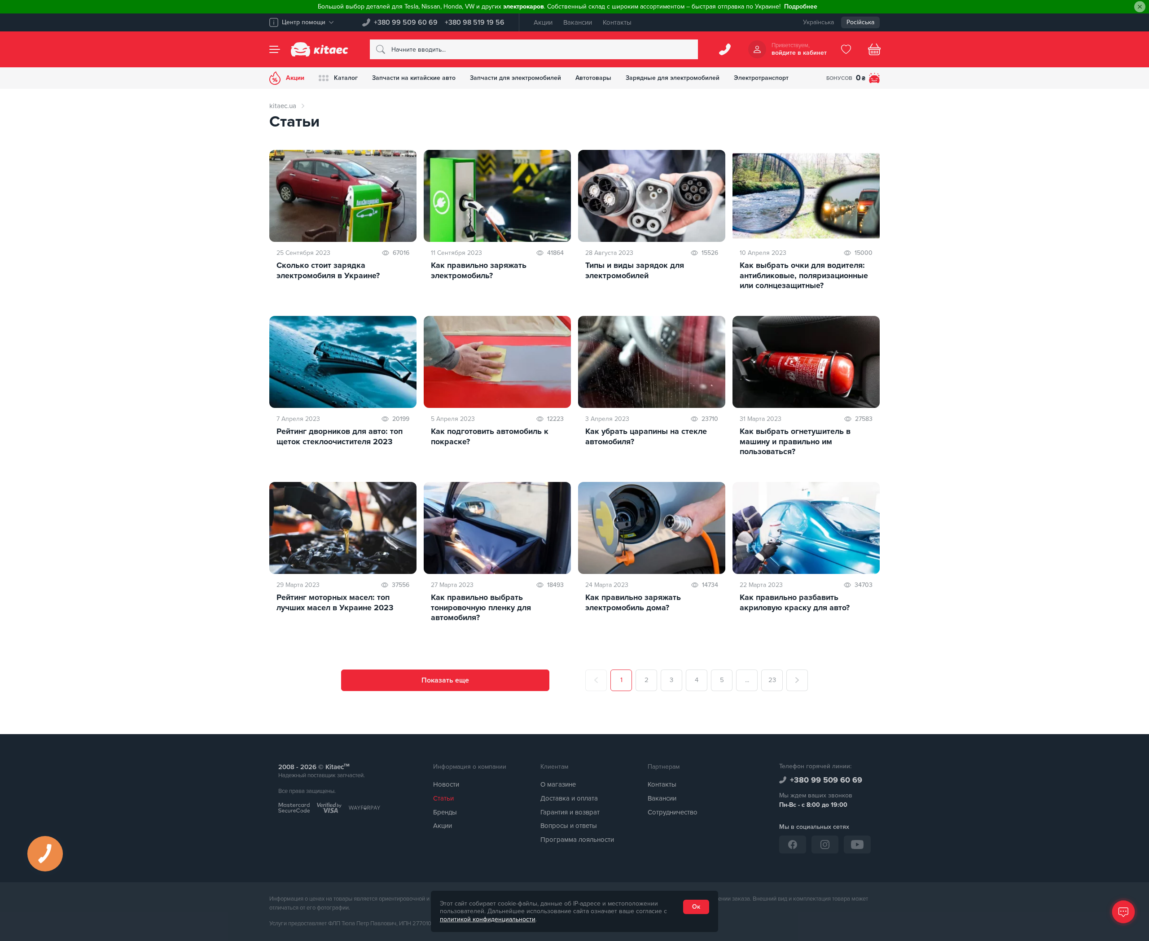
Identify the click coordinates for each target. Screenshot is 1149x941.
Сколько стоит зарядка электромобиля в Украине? (328, 270)
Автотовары (593, 78)
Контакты (617, 22)
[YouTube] (857, 844)
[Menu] (275, 49)
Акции (543, 22)
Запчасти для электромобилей (515, 78)
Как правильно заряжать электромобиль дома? (633, 602)
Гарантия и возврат (570, 812)
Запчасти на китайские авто (414, 78)
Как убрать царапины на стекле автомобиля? (646, 436)
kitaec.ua (282, 106)
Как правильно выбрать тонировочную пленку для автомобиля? (481, 607)
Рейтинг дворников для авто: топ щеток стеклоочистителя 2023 (339, 436)
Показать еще (445, 680)
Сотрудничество (672, 812)
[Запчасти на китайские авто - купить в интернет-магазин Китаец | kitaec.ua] (319, 49)
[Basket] (874, 49)
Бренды (445, 812)
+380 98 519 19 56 (474, 22)
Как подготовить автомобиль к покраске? (489, 436)
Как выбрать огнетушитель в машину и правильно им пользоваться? (795, 441)
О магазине (558, 784)
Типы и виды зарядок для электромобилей (634, 270)
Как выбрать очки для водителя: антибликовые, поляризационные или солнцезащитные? (804, 275)
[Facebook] (792, 844)
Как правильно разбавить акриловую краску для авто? (795, 602)
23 (772, 680)
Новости (446, 784)
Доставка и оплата (569, 798)
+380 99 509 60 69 (406, 22)
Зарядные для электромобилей (672, 78)
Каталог (346, 78)
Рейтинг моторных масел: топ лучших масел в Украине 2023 (335, 602)
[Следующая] (797, 680)
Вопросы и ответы (568, 826)
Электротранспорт (761, 78)
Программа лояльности (577, 840)
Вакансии (577, 22)
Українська (818, 22)
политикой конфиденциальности (487, 919)
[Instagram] (824, 844)
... (747, 680)
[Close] (1139, 7)
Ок (696, 906)
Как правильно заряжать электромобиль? (478, 270)
